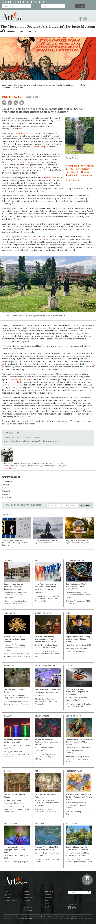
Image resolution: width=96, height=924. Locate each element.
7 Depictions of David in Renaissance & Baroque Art (46, 810)
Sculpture (71, 666)
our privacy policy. (27, 918)
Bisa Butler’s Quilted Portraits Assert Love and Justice (46, 741)
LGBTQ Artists (73, 716)
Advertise (28, 910)
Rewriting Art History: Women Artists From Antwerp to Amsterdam (45, 639)
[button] (4, 102)
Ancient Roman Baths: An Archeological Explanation (14, 801)
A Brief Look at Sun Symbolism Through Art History (14, 639)
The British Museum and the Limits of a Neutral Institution (16, 602)
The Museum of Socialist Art (25, 133)
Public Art (6, 491)
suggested (13, 382)
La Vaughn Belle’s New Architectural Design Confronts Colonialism (16, 754)
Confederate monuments (20, 379)
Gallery (8, 716)
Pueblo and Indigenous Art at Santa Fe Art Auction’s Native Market (79, 796)
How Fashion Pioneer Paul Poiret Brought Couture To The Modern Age (16, 809)
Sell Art (47, 907)
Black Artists (42, 716)
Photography (11, 823)
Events (27, 901)
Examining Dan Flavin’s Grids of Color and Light (16, 740)
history (5, 494)
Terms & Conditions (12, 901)
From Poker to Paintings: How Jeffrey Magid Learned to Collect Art (79, 861)
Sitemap (7, 897)
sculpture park (22, 162)
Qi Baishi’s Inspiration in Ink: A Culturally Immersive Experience (17, 702)
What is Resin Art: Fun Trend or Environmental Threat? (78, 705)
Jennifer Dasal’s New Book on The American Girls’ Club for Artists (79, 741)
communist (39, 146)
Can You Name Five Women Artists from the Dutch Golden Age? (47, 653)
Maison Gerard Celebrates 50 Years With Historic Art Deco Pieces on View (47, 598)
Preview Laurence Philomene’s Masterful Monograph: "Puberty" (78, 750)
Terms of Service (84, 918)
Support (7, 894)
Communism (7, 481)
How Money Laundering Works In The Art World (45, 585)
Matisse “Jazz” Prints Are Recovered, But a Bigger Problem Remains (15, 543)
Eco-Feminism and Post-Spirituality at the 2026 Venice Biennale (76, 586)
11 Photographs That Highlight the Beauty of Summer (14, 849)
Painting (39, 823)
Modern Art (72, 823)
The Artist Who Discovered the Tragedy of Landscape (45, 542)
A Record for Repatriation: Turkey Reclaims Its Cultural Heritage (15, 647)
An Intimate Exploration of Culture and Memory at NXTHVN (45, 756)
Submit (80, 6)
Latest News (7, 514)
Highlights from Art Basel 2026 (78, 645)
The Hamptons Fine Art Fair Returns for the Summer (77, 650)
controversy (50, 177)
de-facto (32, 369)
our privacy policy (45, 916)
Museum (8, 560)
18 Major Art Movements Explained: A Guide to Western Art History (47, 802)
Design (7, 771)
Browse (48, 894)
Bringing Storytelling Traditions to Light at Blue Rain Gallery (77, 691)
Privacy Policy (73, 918)
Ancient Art (10, 613)
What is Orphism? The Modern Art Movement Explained (78, 854)
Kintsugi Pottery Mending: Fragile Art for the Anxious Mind (16, 696)
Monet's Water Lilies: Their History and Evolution (47, 848)
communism (33, 239)
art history (6, 497)
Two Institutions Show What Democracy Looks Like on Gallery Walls (15, 594)
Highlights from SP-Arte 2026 (48, 689)
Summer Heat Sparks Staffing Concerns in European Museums (13, 586)
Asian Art (9, 666)
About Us (7, 891)
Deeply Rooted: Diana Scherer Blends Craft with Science (47, 646)
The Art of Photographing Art (16, 862)
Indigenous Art (74, 771)
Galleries (48, 897)
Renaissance (41, 771)
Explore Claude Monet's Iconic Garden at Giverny (77, 848)
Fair (68, 613)
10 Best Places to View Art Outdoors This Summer (77, 698)
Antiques (40, 560)
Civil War (5, 484)
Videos (27, 904)
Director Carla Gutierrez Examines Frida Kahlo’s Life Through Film (46, 701)
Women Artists (43, 613)
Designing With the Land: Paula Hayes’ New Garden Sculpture (78, 542)
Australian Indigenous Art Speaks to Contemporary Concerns (76, 805)
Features (27, 894)
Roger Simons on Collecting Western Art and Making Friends (78, 639)
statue (4, 488)
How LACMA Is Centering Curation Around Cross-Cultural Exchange (78, 594)
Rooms (48, 904)
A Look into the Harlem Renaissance (44, 748)
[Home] (12, 16)
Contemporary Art (76, 560)
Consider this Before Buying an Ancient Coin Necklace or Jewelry (17, 655)
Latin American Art (45, 666)
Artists (47, 901)
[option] (48, 287)
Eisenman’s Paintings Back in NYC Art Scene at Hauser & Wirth (77, 759)
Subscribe (85, 505)
